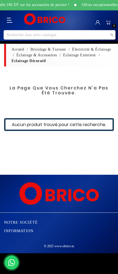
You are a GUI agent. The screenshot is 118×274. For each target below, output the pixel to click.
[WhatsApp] (11, 262)
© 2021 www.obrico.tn (59, 246)
